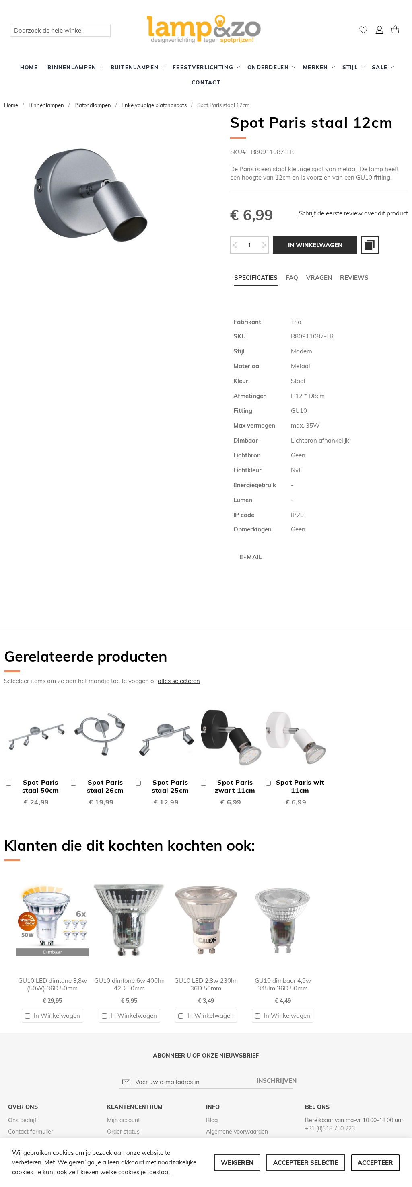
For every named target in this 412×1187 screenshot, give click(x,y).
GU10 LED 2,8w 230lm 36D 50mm (206, 984)
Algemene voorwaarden (237, 1131)
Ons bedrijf (22, 1120)
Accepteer (375, 1162)
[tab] (256, 278)
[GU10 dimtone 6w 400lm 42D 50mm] (129, 869)
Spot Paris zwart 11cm (235, 786)
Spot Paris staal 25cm (170, 786)
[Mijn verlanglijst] (363, 31)
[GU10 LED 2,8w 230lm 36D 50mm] (206, 869)
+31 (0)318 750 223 (330, 1128)
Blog (212, 1120)
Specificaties (256, 277)
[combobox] (60, 30)
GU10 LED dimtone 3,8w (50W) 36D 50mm (52, 984)
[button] (379, 31)
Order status (123, 1131)
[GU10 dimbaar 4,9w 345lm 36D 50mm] (282, 869)
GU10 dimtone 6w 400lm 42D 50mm (129, 984)
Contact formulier (30, 1131)
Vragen (319, 277)
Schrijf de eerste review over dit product (353, 213)
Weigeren (237, 1162)
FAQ (292, 277)
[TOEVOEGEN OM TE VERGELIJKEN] (370, 245)
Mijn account (123, 1120)
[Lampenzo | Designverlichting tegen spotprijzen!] (206, 29)
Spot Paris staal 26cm (105, 786)
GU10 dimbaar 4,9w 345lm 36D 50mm (283, 984)
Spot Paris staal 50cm (40, 786)
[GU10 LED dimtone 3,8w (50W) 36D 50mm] (52, 869)
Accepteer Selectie (305, 1162)
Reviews (354, 277)
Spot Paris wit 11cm (300, 786)
